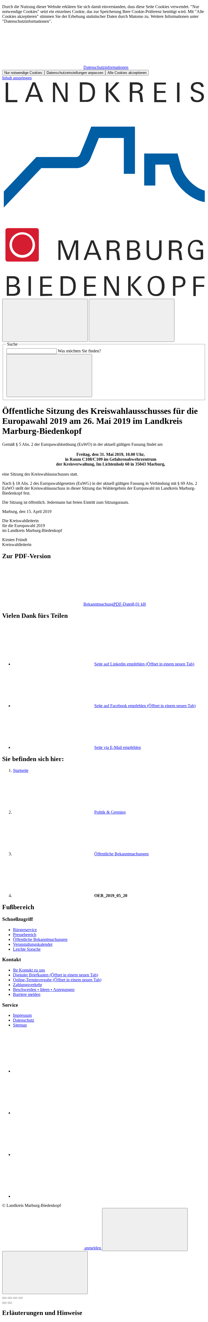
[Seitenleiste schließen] (45, 1272)
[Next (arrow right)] (10, 1303)
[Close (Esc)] (4, 1298)
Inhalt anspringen (17, 78)
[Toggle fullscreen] (15, 1298)
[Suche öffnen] (45, 320)
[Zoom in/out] (20, 1298)
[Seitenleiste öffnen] (131, 320)
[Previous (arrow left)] (4, 1303)
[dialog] (104, 40)
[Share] (10, 1298)
